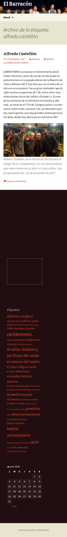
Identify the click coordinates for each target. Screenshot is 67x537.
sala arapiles (12, 419)
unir (8, 447)
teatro (23, 419)
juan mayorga (23, 389)
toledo (9, 442)
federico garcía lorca (26, 386)
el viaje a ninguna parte (21, 367)
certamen (30, 328)
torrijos (27, 442)
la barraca (35, 389)
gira (38, 386)
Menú (6, 17)
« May (14, 506)
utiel (13, 447)
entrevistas (23, 371)
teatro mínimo (21, 62)
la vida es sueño (15, 403)
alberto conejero (20, 316)
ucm (34, 442)
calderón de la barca (31, 325)
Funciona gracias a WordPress (33, 530)
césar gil (12, 344)
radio (9, 415)
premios (33, 408)
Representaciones (26, 414)
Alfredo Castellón (20, 53)
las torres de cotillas (28, 399)
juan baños (12, 389)
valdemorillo (22, 447)
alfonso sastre (31, 321)
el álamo (11, 371)
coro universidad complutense (23, 339)
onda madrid (20, 409)
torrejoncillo (18, 442)
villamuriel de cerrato (16, 451)
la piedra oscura (19, 394)
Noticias (36, 59)
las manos (13, 399)
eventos (11, 385)
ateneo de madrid (15, 324)
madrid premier (31, 404)
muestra (10, 409)
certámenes (19, 334)
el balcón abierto (24, 344)
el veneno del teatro (23, 361)
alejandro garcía (14, 321)
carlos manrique (15, 328)
